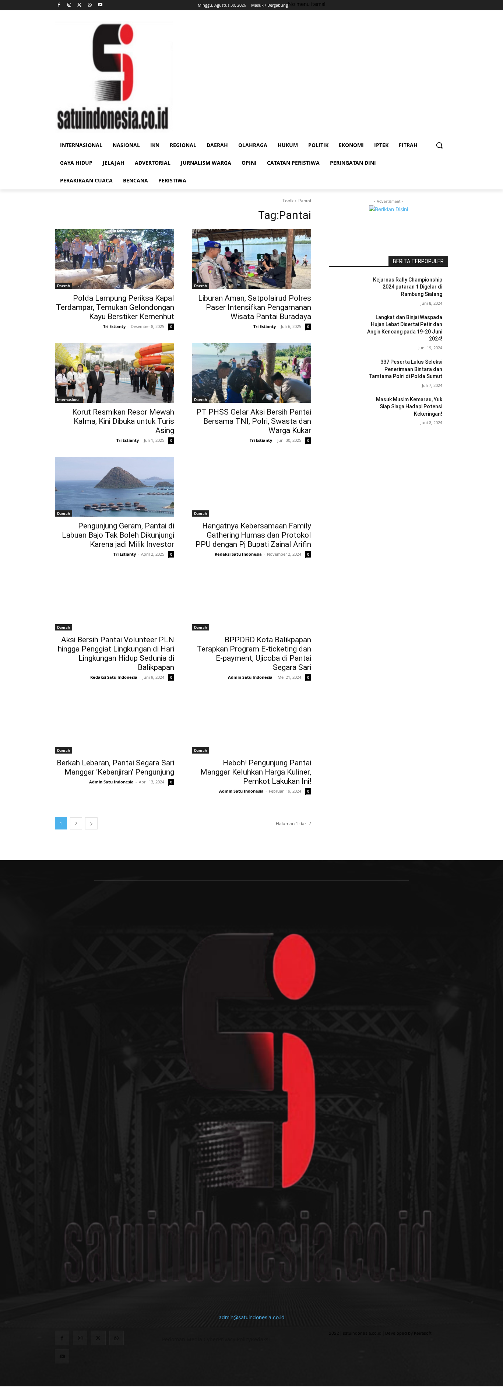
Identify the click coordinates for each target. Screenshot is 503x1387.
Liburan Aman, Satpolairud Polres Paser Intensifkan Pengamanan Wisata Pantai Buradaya (254, 307)
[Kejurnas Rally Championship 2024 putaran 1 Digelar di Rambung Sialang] (347, 288)
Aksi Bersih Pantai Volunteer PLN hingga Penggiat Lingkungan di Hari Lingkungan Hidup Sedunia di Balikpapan (116, 653)
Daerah (63, 285)
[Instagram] (69, 5)
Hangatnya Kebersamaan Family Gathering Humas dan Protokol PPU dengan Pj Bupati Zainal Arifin (253, 535)
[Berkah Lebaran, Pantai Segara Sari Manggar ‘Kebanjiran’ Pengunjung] (114, 724)
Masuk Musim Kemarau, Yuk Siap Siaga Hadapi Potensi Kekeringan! (409, 406)
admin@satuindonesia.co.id (252, 1317)
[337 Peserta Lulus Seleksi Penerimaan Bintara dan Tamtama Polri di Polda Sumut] (347, 371)
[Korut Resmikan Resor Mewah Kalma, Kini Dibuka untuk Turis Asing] (114, 373)
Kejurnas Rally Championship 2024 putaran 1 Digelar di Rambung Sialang (407, 287)
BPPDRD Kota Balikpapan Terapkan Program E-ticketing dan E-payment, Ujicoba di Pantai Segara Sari (254, 653)
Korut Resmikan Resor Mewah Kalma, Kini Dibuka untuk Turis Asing (123, 421)
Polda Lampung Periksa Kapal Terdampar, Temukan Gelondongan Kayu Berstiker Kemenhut (115, 307)
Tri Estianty (114, 326)
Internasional (69, 399)
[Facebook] (59, 5)
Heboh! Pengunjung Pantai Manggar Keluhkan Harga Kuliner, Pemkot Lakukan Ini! (255, 772)
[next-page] (91, 823)
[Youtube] (100, 5)
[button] (439, 145)
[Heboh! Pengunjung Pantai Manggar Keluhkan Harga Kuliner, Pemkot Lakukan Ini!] (251, 724)
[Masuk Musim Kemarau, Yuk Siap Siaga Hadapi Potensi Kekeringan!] (347, 408)
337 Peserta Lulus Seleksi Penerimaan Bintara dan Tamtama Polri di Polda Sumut (405, 369)
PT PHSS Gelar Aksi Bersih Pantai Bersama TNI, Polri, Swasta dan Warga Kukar (253, 421)
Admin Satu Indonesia (250, 677)
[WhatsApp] (89, 5)
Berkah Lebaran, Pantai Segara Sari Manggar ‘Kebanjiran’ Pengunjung (115, 767)
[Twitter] (79, 5)
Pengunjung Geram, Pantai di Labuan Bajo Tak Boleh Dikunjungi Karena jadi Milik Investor (118, 535)
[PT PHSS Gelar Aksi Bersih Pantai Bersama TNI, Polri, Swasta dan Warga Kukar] (251, 373)
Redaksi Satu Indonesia (238, 554)
